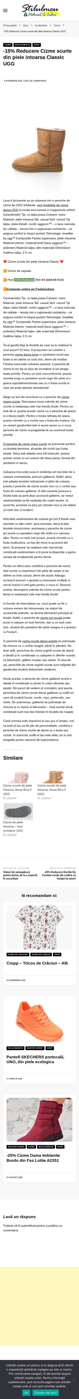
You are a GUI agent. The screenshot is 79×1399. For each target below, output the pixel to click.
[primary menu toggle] (5, 10)
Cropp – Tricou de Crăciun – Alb (37, 963)
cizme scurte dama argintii (39, 641)
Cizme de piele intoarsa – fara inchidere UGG (13, 826)
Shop (36, 45)
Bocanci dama (16, 1147)
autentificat (28, 1225)
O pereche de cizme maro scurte (25, 444)
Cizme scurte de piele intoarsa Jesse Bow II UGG (17, 790)
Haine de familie (41, 954)
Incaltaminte (22, 45)
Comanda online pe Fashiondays (30, 289)
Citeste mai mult (46, 1392)
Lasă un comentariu (34, 81)
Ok (26, 1392)
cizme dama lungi (26, 354)
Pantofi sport (35, 1048)
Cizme (8, 45)
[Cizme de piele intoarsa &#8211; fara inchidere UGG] (18, 811)
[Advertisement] (39, 1306)
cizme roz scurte (51, 617)
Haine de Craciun (18, 954)
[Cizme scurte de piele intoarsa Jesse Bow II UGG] (18, 774)
